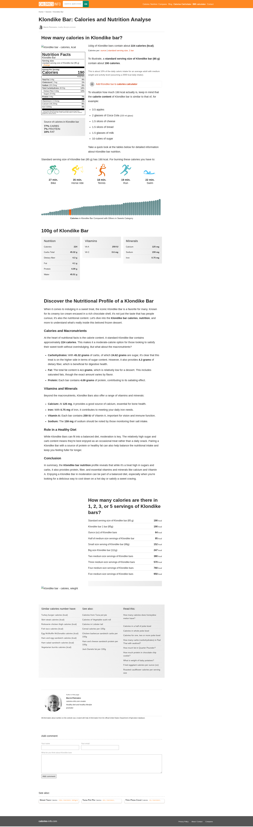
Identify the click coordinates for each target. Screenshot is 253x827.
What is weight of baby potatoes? (138, 660)
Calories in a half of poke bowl (137, 626)
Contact (210, 4)
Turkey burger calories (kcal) (54, 615)
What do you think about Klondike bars (56, 753)
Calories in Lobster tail (92, 624)
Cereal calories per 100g (93, 629)
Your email (85, 744)
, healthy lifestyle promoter (59, 27)
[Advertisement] (63, 516)
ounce (103, 50)
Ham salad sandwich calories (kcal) (57, 642)
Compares (162, 4)
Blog (170, 4)
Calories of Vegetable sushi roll (96, 619)
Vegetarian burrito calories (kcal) (56, 647)
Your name (45, 744)
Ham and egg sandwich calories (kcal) (59, 638)
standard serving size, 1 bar (121, 50)
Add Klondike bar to (116, 84)
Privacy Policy (183, 821)
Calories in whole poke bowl (136, 631)
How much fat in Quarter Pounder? (139, 648)
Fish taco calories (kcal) (52, 629)
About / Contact (197, 821)
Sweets (48, 12)
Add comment (48, 776)
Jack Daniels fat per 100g (94, 649)
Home (41, 12)
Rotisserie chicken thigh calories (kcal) (59, 624)
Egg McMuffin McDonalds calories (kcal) (59, 633)
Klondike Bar (58, 12)
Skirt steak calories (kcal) (52, 619)
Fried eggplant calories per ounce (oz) (141, 665)
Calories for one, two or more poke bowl (141, 635)
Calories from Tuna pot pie (94, 615)
